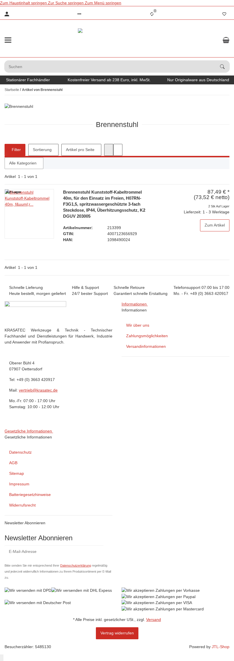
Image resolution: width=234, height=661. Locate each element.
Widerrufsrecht (22, 505)
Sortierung (42, 149)
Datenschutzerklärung (75, 565)
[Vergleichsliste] (152, 14)
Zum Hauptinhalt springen (24, 3)
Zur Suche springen (66, 3)
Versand (153, 619)
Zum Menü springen (103, 3)
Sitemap (16, 473)
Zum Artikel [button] (215, 225)
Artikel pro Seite (80, 149)
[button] (79, 14)
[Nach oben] (1, 657)
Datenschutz (20, 452)
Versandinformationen (146, 346)
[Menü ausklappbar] (8, 40)
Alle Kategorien (23, 163)
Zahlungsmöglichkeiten (147, 336)
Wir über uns (137, 325)
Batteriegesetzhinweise (30, 494)
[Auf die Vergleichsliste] (224, 236)
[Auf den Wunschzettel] (224, 243)
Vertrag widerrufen (117, 633)
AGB (13, 462)
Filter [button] (16, 149)
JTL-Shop (220, 646)
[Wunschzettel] (224, 14)
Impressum (19, 484)
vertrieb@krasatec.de (38, 390)
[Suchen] (225, 66)
